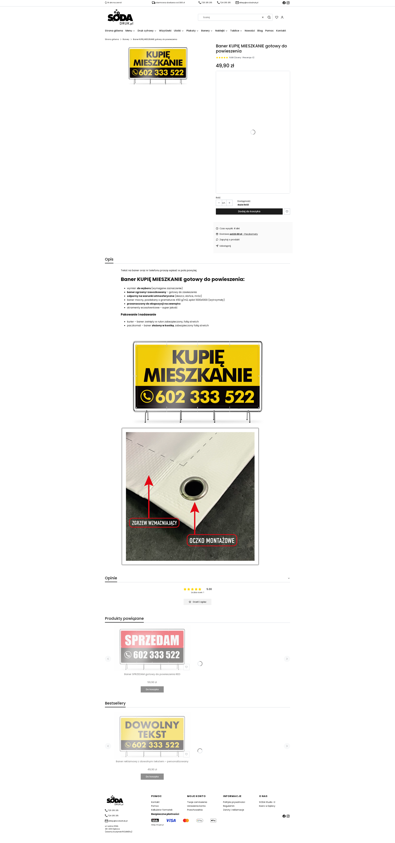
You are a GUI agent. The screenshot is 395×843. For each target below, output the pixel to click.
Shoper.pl (160, 825)
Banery (126, 39)
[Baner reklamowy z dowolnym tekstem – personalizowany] (152, 735)
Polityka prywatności (234, 802)
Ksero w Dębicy (267, 805)
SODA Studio (266, 802)
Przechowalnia (195, 809)
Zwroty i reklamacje (233, 809)
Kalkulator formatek (162, 809)
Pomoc (155, 805)
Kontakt (155, 802)
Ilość (218, 197)
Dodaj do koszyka (249, 211)
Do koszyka (152, 689)
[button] (269, 17)
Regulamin (229, 805)
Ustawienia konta (196, 805)
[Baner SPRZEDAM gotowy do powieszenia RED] (152, 648)
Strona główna (112, 39)
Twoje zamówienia (197, 802)
